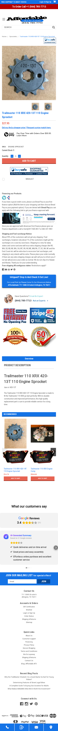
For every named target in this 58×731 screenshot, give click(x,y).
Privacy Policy (29, 645)
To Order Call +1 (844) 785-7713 (29, 6)
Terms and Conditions (29, 651)
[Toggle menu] (3, 21)
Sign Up (48, 2)
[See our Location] (51, 727)
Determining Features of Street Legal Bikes (29, 683)
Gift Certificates (29, 607)
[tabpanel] (15, 456)
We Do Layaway (29, 654)
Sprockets (13, 36)
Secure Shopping (29, 648)
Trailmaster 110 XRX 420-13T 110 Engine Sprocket (37, 36)
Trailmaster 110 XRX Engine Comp (42, 470)
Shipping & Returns (29, 619)
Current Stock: (8, 150)
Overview (29, 358)
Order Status (29, 616)
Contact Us (29, 661)
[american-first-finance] (8, 198)
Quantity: (5, 156)
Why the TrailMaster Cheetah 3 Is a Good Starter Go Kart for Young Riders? (29, 678)
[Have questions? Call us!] (7, 727)
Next (53, 73)
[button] (50, 41)
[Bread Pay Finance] (4, 198)
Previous (4, 73)
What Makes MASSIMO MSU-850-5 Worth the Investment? (29, 689)
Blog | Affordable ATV (29, 664)
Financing (29, 642)
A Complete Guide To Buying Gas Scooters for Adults (29, 686)
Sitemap (29, 622)
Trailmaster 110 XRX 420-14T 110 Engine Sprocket (15, 470)
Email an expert (36, 296)
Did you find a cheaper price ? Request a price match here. (26, 128)
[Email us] (36, 727)
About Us (29, 636)
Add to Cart (15, 478)
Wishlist (29, 610)
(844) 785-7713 (23, 300)
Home (4, 36)
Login (41, 2)
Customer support (29, 639)
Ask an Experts (39, 301)
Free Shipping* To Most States (13, 2)
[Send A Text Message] (22, 727)
